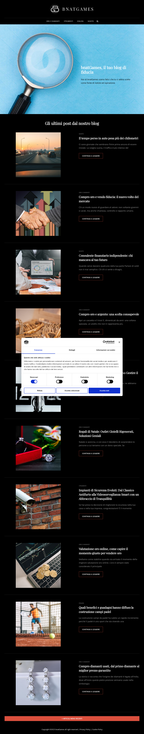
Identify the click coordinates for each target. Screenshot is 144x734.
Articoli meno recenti (72, 719)
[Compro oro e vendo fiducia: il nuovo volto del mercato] (38, 213)
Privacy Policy (85, 729)
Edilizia (80, 21)
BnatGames (78, 9)
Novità (91, 21)
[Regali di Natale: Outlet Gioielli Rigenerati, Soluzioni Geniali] (38, 448)
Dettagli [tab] (72, 350)
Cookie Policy (97, 729)
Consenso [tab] (38, 350)
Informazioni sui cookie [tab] (105, 350)
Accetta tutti (104, 390)
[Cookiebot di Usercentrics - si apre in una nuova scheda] (104, 342)
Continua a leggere (92, 157)
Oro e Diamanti (53, 21)
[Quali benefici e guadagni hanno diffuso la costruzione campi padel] (38, 624)
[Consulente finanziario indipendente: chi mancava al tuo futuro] (38, 272)
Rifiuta (39, 390)
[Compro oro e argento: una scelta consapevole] (38, 330)
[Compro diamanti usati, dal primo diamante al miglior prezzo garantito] (38, 682)
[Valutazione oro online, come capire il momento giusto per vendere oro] (38, 565)
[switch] (59, 381)
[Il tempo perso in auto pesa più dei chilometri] (38, 154)
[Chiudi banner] (119, 342)
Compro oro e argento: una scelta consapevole (109, 314)
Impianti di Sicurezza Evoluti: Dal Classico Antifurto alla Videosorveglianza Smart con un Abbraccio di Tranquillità (109, 494)
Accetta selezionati (72, 390)
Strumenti (68, 21)
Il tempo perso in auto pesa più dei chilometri (108, 138)
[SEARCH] (97, 21)
